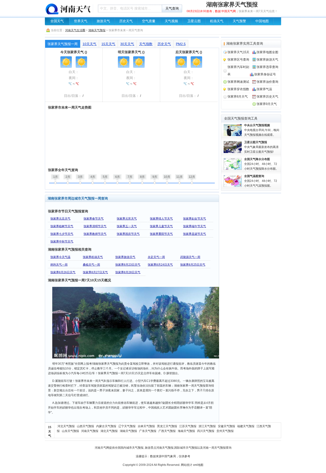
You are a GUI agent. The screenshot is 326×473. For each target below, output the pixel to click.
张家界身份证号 (265, 74)
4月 (92, 177)
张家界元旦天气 (60, 218)
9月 (154, 177)
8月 (142, 177)
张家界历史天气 (267, 96)
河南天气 (100, 447)
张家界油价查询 (267, 82)
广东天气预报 (147, 431)
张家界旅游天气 (125, 257)
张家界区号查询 (238, 59)
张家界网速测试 (238, 82)
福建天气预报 (245, 426)
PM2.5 (181, 44)
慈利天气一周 (59, 264)
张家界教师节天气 (95, 234)
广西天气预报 (167, 431)
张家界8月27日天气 (95, 272)
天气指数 (145, 44)
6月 (117, 177)
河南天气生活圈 (75, 30)
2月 (68, 177)
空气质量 (148, 21)
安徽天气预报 (226, 426)
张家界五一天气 (127, 226)
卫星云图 (194, 21)
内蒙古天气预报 (106, 426)
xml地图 (198, 465)
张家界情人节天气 (161, 218)
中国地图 (262, 21)
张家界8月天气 (237, 96)
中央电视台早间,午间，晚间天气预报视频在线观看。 (261, 130)
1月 (55, 177)
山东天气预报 (70, 431)
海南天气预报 (186, 431)
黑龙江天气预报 (167, 426)
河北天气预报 (66, 426)
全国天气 (57, 21)
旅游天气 (103, 21)
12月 (192, 177)
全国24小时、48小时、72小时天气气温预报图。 (260, 180)
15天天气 (108, 44)
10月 (167, 177)
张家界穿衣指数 (238, 89)
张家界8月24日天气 (160, 264)
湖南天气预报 (96, 30)
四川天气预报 (205, 431)
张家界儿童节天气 (161, 226)
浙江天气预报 (207, 426)
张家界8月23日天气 (127, 264)
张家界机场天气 (93, 257)
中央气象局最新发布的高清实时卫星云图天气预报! (261, 147)
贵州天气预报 (225, 431)
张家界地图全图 (267, 52)
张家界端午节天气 (194, 226)
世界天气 (80, 21)
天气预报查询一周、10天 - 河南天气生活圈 (67, 8)
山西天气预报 (85, 426)
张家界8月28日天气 (127, 272)
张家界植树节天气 (61, 226)
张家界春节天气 (94, 218)
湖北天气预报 (109, 431)
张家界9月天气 (267, 104)
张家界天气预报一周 (62, 44)
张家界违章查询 (267, 67)
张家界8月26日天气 (62, 272)
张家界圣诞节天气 (194, 234)
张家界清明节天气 (95, 226)
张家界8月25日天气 (192, 264)
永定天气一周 (156, 257)
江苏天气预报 (187, 426)
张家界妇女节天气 (194, 218)
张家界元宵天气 (127, 218)
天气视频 (171, 21)
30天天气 (127, 44)
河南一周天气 (211, 447)
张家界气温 (264, 89)
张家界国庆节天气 (128, 234)
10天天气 (89, 44)
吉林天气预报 (146, 426)
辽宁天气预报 (127, 426)
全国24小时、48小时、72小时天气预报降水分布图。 (261, 164)
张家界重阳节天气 (161, 234)
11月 (179, 177)
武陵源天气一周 (190, 257)
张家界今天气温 (60, 257)
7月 (130, 177)
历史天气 (126, 21)
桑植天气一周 (91, 264)
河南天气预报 (89, 431)
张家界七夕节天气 (61, 234)
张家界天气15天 (238, 52)
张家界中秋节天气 (61, 241)
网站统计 (186, 465)
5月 (105, 177)
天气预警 (239, 21)
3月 (80, 177)
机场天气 (216, 21)
